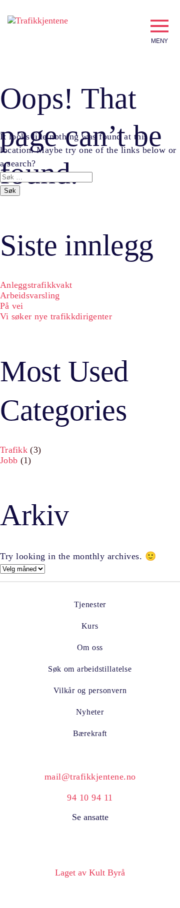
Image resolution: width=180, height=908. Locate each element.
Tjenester (90, 604)
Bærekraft (90, 733)
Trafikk (14, 450)
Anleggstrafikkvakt (36, 285)
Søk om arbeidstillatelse (90, 669)
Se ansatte (90, 817)
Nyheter (90, 712)
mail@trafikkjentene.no (90, 777)
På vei (12, 306)
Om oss (90, 647)
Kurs (90, 626)
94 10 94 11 (90, 798)
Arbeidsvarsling (30, 295)
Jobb (9, 460)
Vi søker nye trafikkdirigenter (56, 316)
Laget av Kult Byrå (90, 873)
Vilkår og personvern (90, 690)
